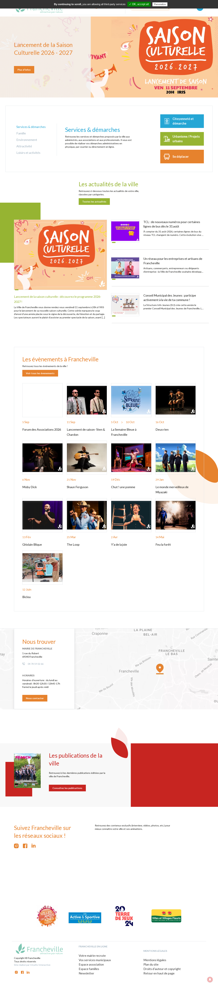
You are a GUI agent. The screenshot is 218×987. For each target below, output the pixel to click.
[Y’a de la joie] (131, 515)
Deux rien (162, 429)
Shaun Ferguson (77, 487)
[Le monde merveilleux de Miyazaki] (176, 457)
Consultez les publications (67, 788)
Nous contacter (35, 698)
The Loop (73, 544)
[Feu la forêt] (176, 515)
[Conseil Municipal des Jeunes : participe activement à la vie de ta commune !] (125, 304)
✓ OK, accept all (139, 4)
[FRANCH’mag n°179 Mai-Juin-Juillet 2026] (27, 770)
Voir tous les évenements (40, 373)
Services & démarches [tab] (31, 127)
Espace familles (89, 969)
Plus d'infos (24, 69)
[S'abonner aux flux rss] (25, 846)
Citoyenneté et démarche (183, 121)
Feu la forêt (163, 544)
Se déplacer (181, 156)
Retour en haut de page (159, 973)
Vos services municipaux (95, 960)
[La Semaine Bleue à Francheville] (131, 400)
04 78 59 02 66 (35, 663)
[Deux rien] (176, 400)
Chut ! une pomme (123, 487)
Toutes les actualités (94, 201)
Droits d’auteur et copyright (162, 969)
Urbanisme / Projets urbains (186, 139)
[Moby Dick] (42, 457)
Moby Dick (29, 487)
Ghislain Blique (32, 544)
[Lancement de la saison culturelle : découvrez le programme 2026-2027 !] (60, 255)
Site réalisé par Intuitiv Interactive (32, 964)
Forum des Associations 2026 (41, 429)
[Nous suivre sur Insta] (16, 846)
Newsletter (86, 973)
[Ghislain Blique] (42, 515)
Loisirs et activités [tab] (28, 152)
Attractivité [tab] (24, 146)
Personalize (160, 4)
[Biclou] (42, 567)
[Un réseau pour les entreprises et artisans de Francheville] (125, 267)
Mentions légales (154, 960)
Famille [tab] (21, 133)
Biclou (26, 597)
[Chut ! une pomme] (131, 457)
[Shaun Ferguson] (87, 457)
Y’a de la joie (119, 544)
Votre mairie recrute (92, 955)
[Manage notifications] (210, 979)
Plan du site (151, 964)
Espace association (91, 964)
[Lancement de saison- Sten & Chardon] (87, 400)
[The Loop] (87, 515)
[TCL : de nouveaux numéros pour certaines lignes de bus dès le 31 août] (125, 231)
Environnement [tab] (26, 140)
